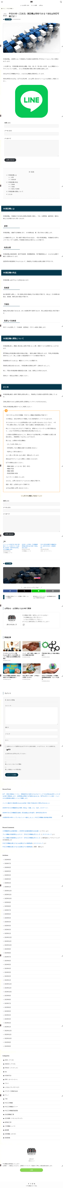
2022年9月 (8, 1042)
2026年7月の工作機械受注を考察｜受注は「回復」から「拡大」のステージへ (25, 808)
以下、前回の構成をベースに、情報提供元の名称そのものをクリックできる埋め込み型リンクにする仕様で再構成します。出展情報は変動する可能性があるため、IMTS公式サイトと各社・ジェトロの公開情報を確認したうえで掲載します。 (31, 796)
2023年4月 (8, 1015)
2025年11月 (8, 894)
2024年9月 (8, 949)
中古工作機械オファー (11, 1106)
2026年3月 (8, 879)
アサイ (7, 1083)
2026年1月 (8, 886)
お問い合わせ (10, 160)
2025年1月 (8, 933)
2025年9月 (8, 902)
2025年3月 (8, 925)
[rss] (34, 1183)
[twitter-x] (30, 1183)
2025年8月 (8, 906)
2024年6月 (8, 960)
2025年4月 (8, 921)
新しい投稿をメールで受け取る (13, 769)
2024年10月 (8, 945)
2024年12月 (8, 937)
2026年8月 (8, 859)
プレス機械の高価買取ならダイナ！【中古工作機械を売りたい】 (22, 834)
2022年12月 (8, 1030)
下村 (6, 1099)
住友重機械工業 (9, 1114)
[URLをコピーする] (53, 591)
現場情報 (7, 1137)
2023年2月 (8, 1023)
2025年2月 (8, 929)
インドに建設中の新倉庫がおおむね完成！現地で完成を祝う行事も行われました (26, 803)
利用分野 (13, 179)
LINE (31, 1170)
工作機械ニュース (10, 1126)
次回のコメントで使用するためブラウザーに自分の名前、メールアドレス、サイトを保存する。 (31, 746)
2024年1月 (8, 980)
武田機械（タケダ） (11, 1134)
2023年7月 (8, 1003)
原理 (12, 177)
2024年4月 (8, 968)
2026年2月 (8, 883)
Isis (6, 1071)
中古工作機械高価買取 (11, 1110)
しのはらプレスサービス (12, 1087)
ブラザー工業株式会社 (11, 1091)
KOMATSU (8, 1075)
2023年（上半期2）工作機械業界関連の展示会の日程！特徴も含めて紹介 (30, 546)
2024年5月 (8, 964)
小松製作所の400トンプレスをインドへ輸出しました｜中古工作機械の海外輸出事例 (27, 817)
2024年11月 (8, 941)
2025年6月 (8, 914)
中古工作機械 (8, 19)
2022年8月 (8, 1046)
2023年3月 (8, 1019)
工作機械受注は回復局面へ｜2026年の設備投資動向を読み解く (21, 831)
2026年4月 (8, 875)
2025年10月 (8, 898)
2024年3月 (8, 972)
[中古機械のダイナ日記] (31, 2)
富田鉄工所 (8, 1122)
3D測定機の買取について (15, 191)
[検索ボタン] (61, 2)
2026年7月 (8, 863)
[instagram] (32, 1183)
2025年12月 (8, 890)
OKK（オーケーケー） (11, 1079)
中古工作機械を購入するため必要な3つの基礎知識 (17, 843)
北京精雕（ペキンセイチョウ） (14, 1118)
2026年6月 (8, 867)
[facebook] (28, 1183)
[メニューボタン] (2, 2)
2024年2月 (8, 976)
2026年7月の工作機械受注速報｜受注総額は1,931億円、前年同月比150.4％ (25, 812)
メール (8, 130)
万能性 (13, 186)
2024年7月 (8, 957)
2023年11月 (8, 988)
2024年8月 (8, 953)
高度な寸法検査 (15, 188)
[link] (24, 625)
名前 (7, 122)
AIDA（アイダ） (10, 1060)
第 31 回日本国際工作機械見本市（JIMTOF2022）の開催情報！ (48, 546)
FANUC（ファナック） (12, 1067)
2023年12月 (8, 984)
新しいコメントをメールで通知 (13, 764)
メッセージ (7, 138)
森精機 (7, 1130)
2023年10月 (8, 991)
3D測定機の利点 (13, 182)
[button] (10, 591)
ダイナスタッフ (12, 624)
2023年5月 (8, 1011)
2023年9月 (8, 995)
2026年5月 (8, 871)
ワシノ (7, 1095)
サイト (7, 740)
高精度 (13, 184)
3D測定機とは (12, 175)
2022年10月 (8, 1038)
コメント (8, 705)
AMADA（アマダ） (10, 1064)
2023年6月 (8, 1007)
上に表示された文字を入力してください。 (16, 753)
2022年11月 (8, 1034)
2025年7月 (8, 910)
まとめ (10, 194)
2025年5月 (8, 918)
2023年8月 (8, 999)
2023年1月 (8, 1026)
